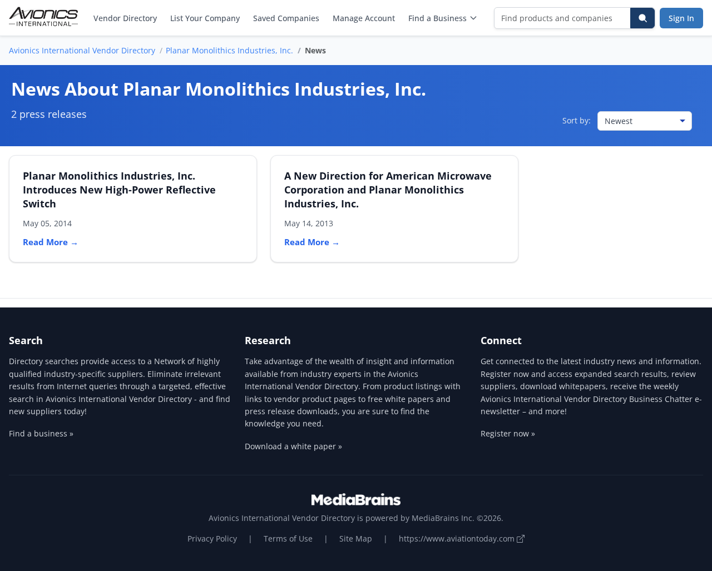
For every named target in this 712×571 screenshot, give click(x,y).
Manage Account (364, 18)
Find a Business (437, 18)
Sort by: (576, 120)
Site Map (355, 538)
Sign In (681, 18)
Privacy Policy (212, 538)
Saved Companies (286, 18)
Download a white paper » (293, 446)
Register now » (508, 433)
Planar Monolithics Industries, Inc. (229, 50)
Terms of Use (288, 538)
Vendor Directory (125, 18)
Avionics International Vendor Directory (82, 50)
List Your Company (205, 18)
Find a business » (41, 433)
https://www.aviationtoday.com (458, 538)
